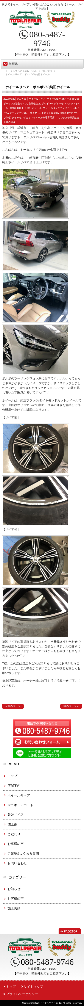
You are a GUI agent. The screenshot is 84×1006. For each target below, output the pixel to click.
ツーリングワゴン (18, 112)
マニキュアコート (20, 805)
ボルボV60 (47, 103)
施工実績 (47, 71)
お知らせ (14, 889)
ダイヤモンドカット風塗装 (44, 112)
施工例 (12, 824)
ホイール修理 (54, 98)
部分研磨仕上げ (17, 108)
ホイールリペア (37, 98)
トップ (12, 776)
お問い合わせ (17, 863)
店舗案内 (14, 785)
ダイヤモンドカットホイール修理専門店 (33, 117)
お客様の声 (16, 844)
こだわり (14, 834)
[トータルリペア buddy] (42, 26)
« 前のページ (12, 706)
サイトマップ (33, 986)
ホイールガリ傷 (70, 98)
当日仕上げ (34, 103)
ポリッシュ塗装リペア (15, 103)
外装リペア (16, 814)
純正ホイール (34, 108)
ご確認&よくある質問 (23, 853)
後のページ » (71, 706)
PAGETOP (71, 931)
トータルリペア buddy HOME (21, 71)
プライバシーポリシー (22, 994)
